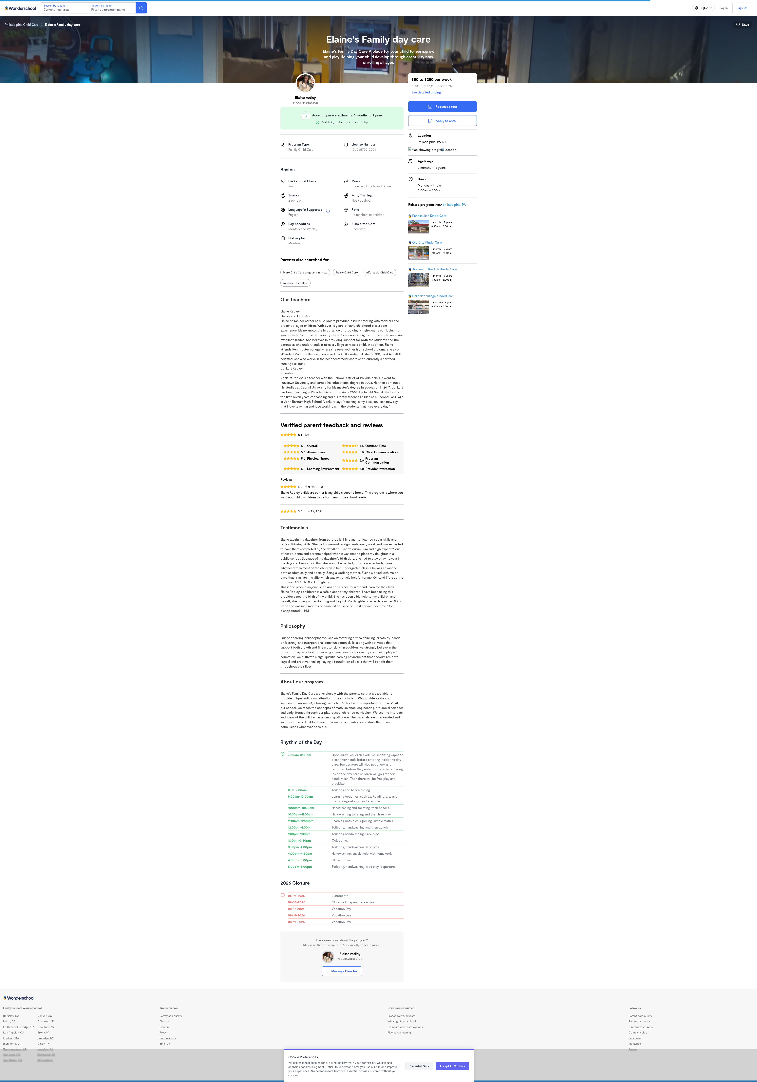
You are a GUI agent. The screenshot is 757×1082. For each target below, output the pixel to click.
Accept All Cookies (452, 1066)
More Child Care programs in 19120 (305, 272)
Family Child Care (347, 272)
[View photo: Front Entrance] (299, 326)
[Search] (141, 7)
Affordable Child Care (379, 272)
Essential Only (419, 1066)
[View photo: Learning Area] (299, 367)
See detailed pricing (426, 92)
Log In (724, 8)
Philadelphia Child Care (22, 24)
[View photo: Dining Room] (340, 326)
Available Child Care (295, 283)
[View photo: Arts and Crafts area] (340, 367)
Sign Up (742, 8)
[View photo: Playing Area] (381, 326)
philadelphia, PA (454, 204)
